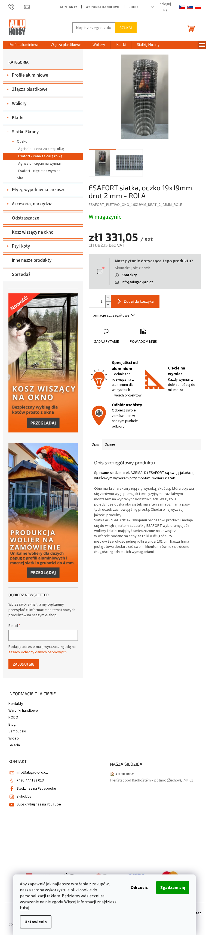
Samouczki (17, 731)
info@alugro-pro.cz (137, 282)
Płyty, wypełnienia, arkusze (39, 190)
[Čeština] (182, 7)
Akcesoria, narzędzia (32, 204)
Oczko (22, 141)
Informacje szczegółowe (109, 315)
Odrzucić (139, 888)
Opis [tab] (95, 444)
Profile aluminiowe (30, 75)
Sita (20, 178)
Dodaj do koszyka (139, 301)
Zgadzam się (172, 888)
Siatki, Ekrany (25, 132)
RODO (133, 7)
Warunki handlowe (103, 7)
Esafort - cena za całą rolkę (40, 156)
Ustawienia (35, 922)
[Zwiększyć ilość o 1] (108, 298)
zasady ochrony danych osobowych (37, 652)
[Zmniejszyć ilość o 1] (108, 304)
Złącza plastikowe (30, 89)
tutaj (24, 908)
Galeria (14, 745)
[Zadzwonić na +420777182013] (16, 7)
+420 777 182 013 (30, 780)
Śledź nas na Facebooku (36, 788)
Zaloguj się (23, 664)
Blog (12, 724)
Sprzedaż (21, 274)
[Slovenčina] (190, 7)
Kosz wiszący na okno (32, 232)
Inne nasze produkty (31, 260)
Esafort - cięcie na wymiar (39, 171)
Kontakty (68, 7)
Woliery (19, 103)
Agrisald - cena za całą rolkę (41, 149)
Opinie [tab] (109, 444)
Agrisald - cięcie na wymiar (39, 163)
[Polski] (198, 7)
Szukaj (125, 27)
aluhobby (24, 796)
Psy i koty (21, 246)
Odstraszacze (25, 218)
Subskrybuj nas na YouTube (39, 804)
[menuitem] (24, 45)
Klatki (17, 118)
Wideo (13, 738)
